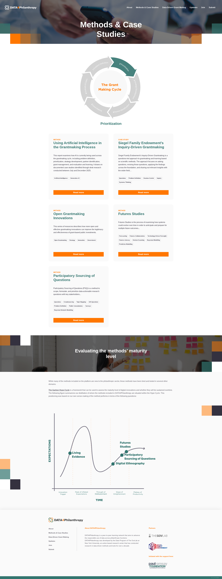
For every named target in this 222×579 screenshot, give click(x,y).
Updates (193, 7)
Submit (212, 7)
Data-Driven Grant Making (174, 7)
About (129, 7)
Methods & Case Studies (147, 7)
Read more (78, 192)
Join (203, 7)
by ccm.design (215, 577)
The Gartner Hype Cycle (59, 390)
